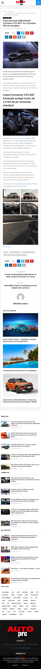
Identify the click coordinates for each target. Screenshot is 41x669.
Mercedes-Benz (6, 606)
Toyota (29, 611)
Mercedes (33, 603)
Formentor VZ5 (19, 138)
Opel (27, 606)
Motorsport (6, 530)
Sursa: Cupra (7, 247)
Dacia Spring (16, 597)
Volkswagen (12, 614)
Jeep (3, 603)
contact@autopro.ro (24, 648)
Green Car (4, 416)
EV (31, 597)
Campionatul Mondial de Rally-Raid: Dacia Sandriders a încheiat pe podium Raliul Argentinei (24, 537)
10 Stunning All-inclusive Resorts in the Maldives (20, 371)
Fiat (36, 597)
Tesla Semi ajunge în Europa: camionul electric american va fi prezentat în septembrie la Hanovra (25, 423)
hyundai (25, 600)
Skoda (19, 609)
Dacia (26, 595)
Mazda (25, 603)
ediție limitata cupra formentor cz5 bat (15, 255)
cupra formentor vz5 (28, 252)
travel (36, 611)
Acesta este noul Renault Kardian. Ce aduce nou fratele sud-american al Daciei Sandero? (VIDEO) (20, 401)
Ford (3, 600)
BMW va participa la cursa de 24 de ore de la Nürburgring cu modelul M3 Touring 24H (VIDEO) (24, 558)
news (14, 606)
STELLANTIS (33, 609)
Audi (18, 592)
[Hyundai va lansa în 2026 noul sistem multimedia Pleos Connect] (5, 492)
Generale (5, 18)
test (14, 611)
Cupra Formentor (15, 252)
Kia (8, 603)
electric (25, 597)
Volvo (21, 614)
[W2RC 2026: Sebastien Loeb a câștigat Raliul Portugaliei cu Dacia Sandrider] (5, 549)
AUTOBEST (25, 592)
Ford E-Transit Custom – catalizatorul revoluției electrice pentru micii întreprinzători (19, 340)
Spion (25, 609)
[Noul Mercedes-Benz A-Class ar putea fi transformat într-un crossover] (5, 447)
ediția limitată (19, 184)
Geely (18, 600)
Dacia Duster (34, 595)
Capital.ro (5, 595)
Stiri (10, 18)
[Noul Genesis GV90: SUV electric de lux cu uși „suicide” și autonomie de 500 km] (5, 467)
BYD (37, 592)
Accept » (15, 665)
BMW (32, 592)
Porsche (4, 609)
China (12, 595)
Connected (5, 472)
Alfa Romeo (5, 592)
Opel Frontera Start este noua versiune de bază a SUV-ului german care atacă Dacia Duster (24, 434)
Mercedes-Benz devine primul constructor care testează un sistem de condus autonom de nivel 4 (25, 522)
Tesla (8, 611)
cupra (5, 252)
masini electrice (16, 603)
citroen (19, 595)
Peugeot (33, 606)
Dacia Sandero (6, 597)
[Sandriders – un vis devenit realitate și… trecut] (5, 571)
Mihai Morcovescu (9, 28)
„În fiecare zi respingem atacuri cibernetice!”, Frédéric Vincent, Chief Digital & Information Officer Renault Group (25, 511)
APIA (13, 592)
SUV (3, 611)
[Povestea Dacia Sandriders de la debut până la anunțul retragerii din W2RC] (5, 581)
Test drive (21, 611)
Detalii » (26, 665)
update (4, 614)
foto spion (11, 600)
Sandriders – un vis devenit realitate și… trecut (25, 568)
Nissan (21, 606)
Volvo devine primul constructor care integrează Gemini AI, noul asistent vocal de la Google (25, 479)
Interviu (33, 600)
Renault (12, 609)
